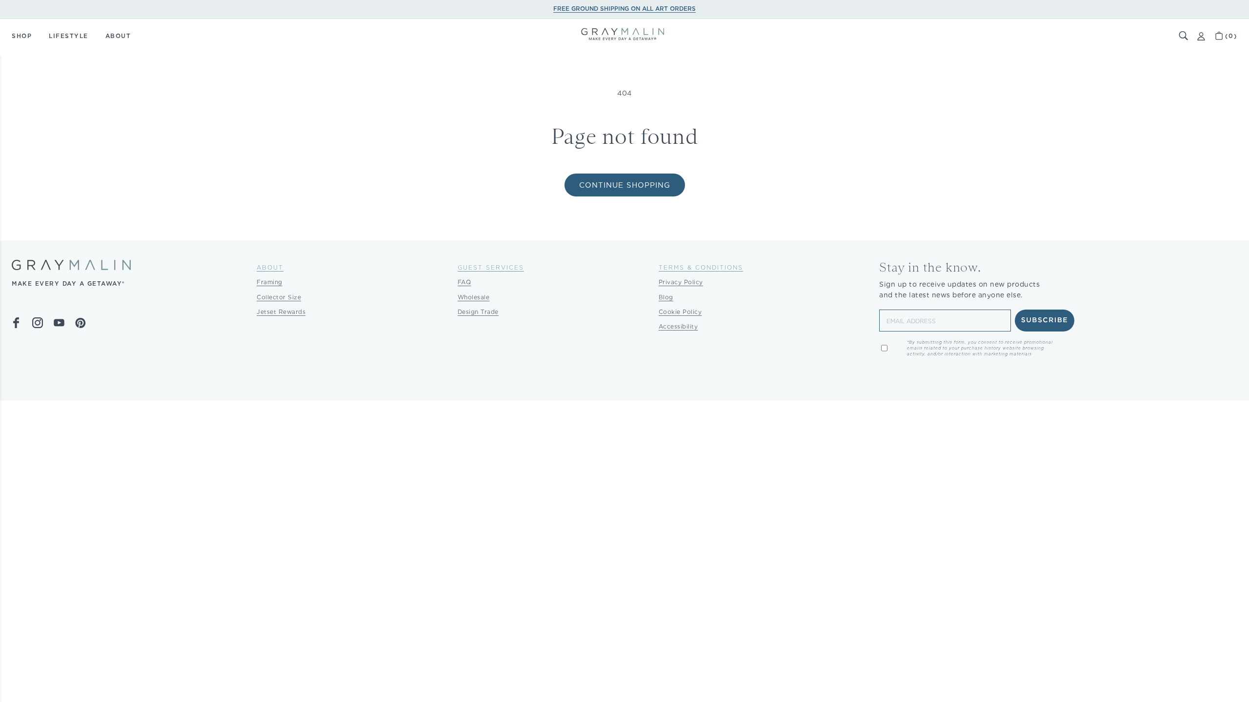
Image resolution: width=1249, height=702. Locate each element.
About (270, 267)
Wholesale (474, 297)
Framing (269, 282)
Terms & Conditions (701, 267)
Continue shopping (624, 185)
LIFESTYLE (68, 35)
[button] (1184, 36)
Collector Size (279, 297)
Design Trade (478, 311)
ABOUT (118, 35)
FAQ (464, 282)
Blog (666, 297)
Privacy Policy (681, 282)
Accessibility (678, 326)
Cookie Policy (680, 311)
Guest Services (491, 267)
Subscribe (1044, 320)
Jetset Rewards (281, 311)
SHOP (22, 35)
